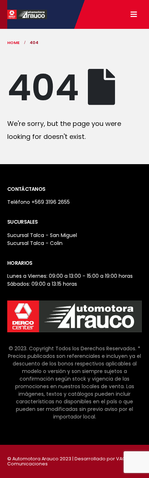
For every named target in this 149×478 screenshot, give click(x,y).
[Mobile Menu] (134, 14)
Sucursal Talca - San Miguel (42, 235)
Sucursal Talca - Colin (35, 243)
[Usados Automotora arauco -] (27, 14)
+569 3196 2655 (50, 202)
